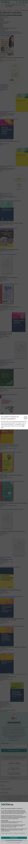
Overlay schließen (25, 417)
